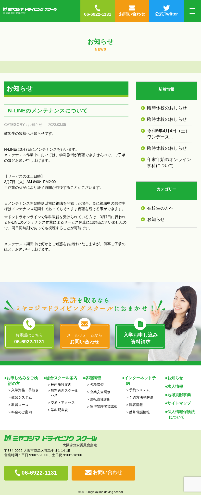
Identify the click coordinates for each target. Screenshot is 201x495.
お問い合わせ (107, 472)
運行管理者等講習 (103, 407)
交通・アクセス (63, 402)
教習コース (19, 405)
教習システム (21, 397)
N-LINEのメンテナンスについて (48, 110)
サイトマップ (179, 403)
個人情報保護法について (181, 414)
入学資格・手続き (25, 390)
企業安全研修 (100, 392)
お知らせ (35, 124)
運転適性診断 (100, 399)
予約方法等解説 (141, 397)
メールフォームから (84, 338)
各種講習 (97, 385)
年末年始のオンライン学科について (169, 162)
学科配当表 (59, 410)
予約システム (139, 390)
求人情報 (175, 386)
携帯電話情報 (139, 412)
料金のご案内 (21, 412)
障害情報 (136, 405)
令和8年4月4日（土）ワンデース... (168, 133)
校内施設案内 (61, 385)
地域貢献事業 (179, 395)
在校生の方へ (160, 208)
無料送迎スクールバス (64, 392)
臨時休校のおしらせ (167, 108)
